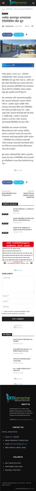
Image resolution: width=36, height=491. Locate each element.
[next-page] (6, 237)
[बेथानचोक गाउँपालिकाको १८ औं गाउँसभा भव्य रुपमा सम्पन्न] (7, 211)
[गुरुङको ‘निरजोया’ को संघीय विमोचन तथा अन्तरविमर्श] (7, 342)
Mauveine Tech (30, 488)
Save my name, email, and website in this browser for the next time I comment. (16, 312)
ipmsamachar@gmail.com (25, 419)
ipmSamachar (10, 26)
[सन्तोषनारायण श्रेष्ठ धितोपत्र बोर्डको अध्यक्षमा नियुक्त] (7, 361)
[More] (27, 35)
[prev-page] (3, 237)
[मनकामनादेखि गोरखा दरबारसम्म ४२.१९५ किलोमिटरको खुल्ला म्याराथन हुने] (7, 351)
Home (3, 9)
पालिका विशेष (9, 9)
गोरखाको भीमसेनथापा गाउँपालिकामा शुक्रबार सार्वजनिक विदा (28, 195)
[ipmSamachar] (3, 26)
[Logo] (18, 398)
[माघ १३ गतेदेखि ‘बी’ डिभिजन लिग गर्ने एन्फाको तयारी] (7, 371)
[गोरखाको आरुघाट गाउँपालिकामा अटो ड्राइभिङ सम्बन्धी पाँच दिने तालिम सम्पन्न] (7, 230)
